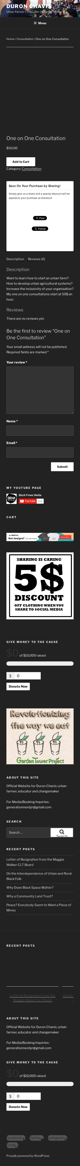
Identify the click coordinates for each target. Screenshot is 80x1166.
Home (10, 39)
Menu (42, 23)
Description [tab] (15, 259)
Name (12, 421)
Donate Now (18, 686)
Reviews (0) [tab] (36, 259)
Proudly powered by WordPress (27, 1155)
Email (11, 443)
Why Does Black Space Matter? (30, 887)
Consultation (25, 39)
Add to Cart (20, 161)
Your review (16, 362)
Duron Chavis (29, 6)
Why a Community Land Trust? (29, 896)
